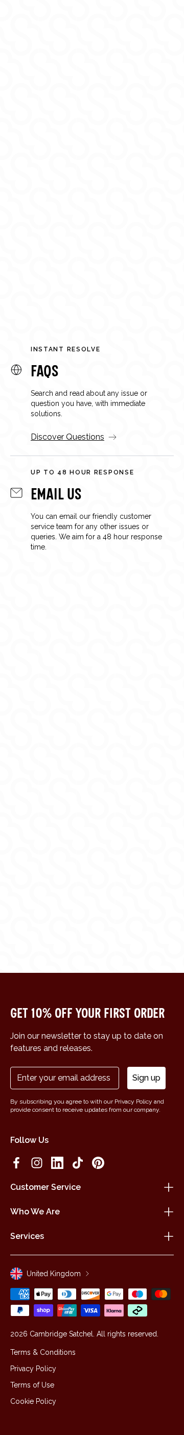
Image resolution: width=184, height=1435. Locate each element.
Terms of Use (32, 1385)
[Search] (38, 21)
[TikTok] (78, 1163)
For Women (38, 231)
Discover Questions (67, 437)
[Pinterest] (98, 1163)
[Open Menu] (21, 21)
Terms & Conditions (43, 1352)
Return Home (92, 265)
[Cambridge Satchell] (92, 24)
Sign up (146, 1078)
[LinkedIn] (57, 1163)
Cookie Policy (33, 1401)
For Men (104, 231)
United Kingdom (54, 1274)
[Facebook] (16, 1163)
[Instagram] (37, 1163)
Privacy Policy (33, 1369)
